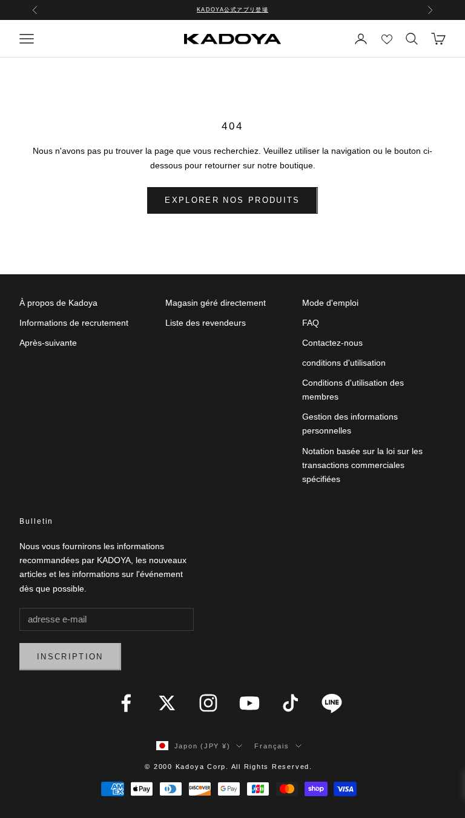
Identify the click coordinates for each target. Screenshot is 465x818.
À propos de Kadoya (58, 303)
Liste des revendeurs (205, 323)
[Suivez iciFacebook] (126, 703)
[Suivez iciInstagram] (208, 703)
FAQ (310, 323)
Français (271, 746)
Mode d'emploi (330, 303)
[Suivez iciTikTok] (291, 703)
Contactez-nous (332, 343)
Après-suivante (48, 343)
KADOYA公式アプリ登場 (233, 10)
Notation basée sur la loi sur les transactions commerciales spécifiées (362, 465)
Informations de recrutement (73, 323)
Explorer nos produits (232, 200)
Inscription (70, 656)
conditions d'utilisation (344, 363)
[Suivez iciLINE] (332, 703)
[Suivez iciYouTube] (249, 703)
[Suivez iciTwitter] (167, 703)
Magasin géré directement (215, 303)
